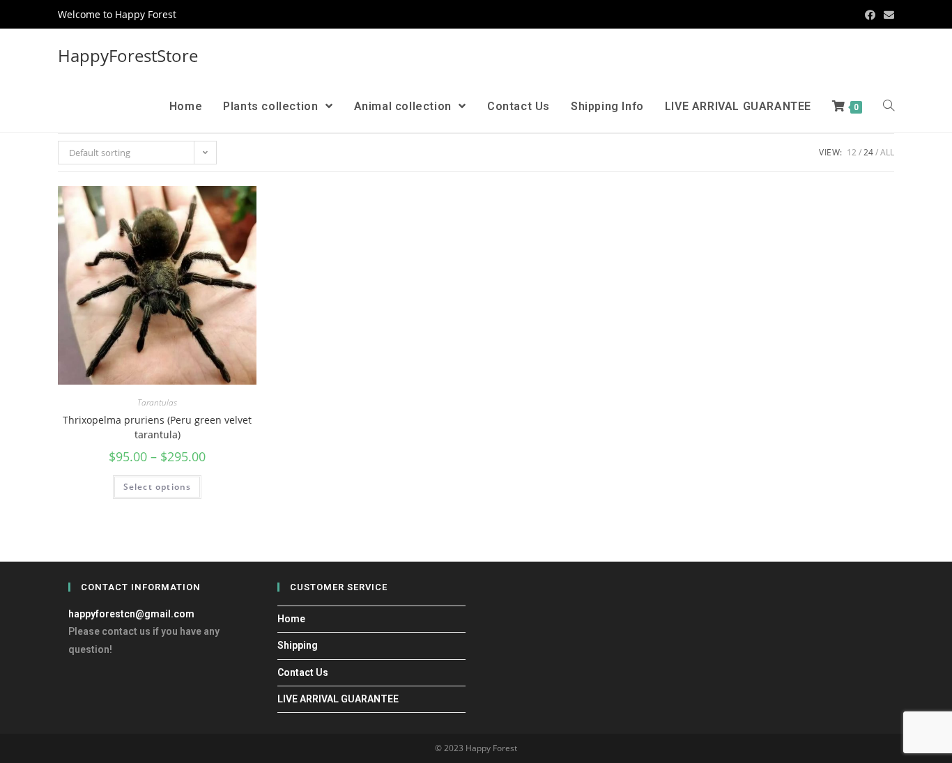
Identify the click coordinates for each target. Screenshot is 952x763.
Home (291, 618)
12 (852, 152)
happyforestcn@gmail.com (131, 613)
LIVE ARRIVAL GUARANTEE (338, 698)
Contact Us (302, 672)
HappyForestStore (128, 55)
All (887, 152)
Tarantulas (157, 402)
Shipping (297, 645)
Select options (157, 487)
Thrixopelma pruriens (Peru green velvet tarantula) (157, 427)
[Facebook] (870, 15)
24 (868, 152)
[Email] (887, 15)
